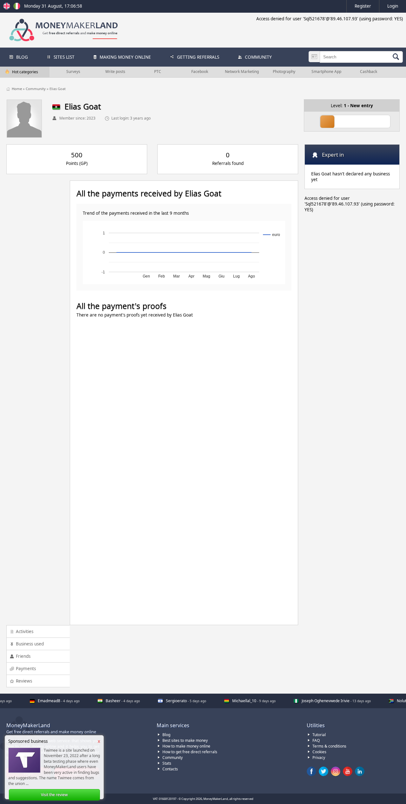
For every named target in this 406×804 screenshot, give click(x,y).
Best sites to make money (185, 740)
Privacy (318, 757)
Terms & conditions (329, 746)
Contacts (170, 769)
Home (17, 88)
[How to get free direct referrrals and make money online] (7, 8)
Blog (166, 734)
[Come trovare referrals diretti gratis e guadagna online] (16, 8)
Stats (166, 763)
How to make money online (186, 746)
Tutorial (319, 734)
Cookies (319, 752)
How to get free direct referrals (189, 752)
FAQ (316, 740)
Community (36, 88)
